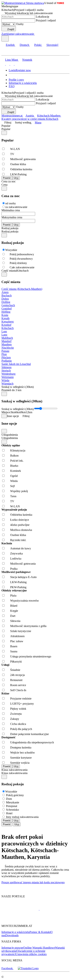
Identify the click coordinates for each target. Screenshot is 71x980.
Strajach (6, 370)
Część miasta (8, 270)
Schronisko (12, 809)
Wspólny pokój (19, 491)
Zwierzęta (16, 713)
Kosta (4, 315)
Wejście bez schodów (22, 752)
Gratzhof (6, 308)
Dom (9, 798)
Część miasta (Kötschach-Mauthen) (21, 288)
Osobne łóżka (18, 164)
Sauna (13, 651)
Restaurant (16, 680)
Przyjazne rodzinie (20, 698)
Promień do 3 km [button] (11, 390)
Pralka (13, 568)
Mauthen (6, 344)
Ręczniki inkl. (18, 540)
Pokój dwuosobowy (21, 258)
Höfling (5, 311)
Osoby (20, 24)
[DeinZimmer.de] (20, 919)
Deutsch (24, 44)
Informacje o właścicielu (23, 82)
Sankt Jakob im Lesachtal (16, 364)
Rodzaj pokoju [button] (9, 231)
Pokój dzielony (18, 263)
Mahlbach (7, 337)
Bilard (13, 605)
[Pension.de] (53, 909)
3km (12, 412)
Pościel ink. (16, 460)
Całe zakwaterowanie (22, 267)
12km (29, 412)
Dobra (5, 298)
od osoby (10, 203)
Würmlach (7, 383)
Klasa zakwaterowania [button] (14, 773)
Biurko (14, 465)
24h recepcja (17, 674)
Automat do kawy (20, 548)
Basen (13, 646)
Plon (4, 354)
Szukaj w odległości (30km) (17, 386)
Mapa (38, 122)
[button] (6, 52)
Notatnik (27, 59)
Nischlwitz (7, 347)
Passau (5, 350)
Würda (5, 380)
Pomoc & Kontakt (39, 932)
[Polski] (11, 64)
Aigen (5, 292)
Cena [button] (4, 184)
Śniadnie (15, 669)
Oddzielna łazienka (21, 169)
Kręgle (14, 610)
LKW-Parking (18, 174)
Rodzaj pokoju (9, 228)
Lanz (4, 334)
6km (18, 412)
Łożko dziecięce (19, 519)
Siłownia (15, 620)
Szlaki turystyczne (20, 631)
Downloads (12, 935)
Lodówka (15, 558)
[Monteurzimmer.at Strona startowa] (22, 3)
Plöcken (6, 357)
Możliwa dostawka (21, 529)
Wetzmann (7, 377)
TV (12, 154)
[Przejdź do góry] (3, 890)
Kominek (15, 470)
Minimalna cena (10, 210)
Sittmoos (6, 367)
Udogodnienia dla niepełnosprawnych (32, 742)
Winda (14, 480)
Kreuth (5, 318)
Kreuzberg (7, 321)
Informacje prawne (12, 947)
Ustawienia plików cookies (31, 954)
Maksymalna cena (11, 217)
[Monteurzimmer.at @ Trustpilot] (28, 968)
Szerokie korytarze (21, 757)
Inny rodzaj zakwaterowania (22, 816)
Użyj (16, 820)
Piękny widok (18, 708)
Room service (18, 685)
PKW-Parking (18, 587)
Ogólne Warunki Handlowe (39, 947)
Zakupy (14, 718)
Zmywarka (16, 553)
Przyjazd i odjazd (46, 20)
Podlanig (6, 360)
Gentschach (8, 305)
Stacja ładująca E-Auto (23, 577)
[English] (3, 64)
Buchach (6, 295)
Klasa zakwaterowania (14, 769)
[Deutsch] (7, 64)
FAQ (12, 86)
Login (12, 70)
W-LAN (15, 148)
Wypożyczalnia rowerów (24, 600)
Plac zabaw (16, 641)
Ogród (14, 475)
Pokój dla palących (21, 729)
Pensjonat (11, 806)
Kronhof (6, 324)
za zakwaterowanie (16, 207)
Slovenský (52, 44)
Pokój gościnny (15, 795)
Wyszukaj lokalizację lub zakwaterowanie (29, 13)
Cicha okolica (18, 723)
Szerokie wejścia (19, 762)
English (10, 44)
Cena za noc (8, 181)
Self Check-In (18, 690)
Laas (4, 331)
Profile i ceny (16, 79)
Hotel (9, 813)
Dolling (5, 302)
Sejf (12, 486)
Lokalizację (42, 16)
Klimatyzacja (17, 450)
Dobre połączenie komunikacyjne (29, 734)
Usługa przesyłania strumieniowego (30, 656)
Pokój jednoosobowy (22, 254)
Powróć (7, 820)
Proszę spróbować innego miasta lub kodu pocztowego (33, 882)
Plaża (13, 595)
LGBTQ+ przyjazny (22, 703)
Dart (12, 615)
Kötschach (7, 328)
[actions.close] (4, 133)
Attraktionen (17, 636)
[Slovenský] (16, 64)
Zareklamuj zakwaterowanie (17, 33)
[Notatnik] (36, 33)
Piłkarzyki (16, 661)
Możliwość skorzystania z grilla (28, 626)
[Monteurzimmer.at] (20, 909)
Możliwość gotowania (23, 159)
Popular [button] (5, 129)
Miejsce (5, 412)
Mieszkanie (12, 802)
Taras (13, 496)
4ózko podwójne (19, 524)
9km (23, 412)
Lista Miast (11, 59)
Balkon (14, 455)
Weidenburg (8, 373)
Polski (37, 44)
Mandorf (6, 341)
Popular (5, 125)
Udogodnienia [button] (9, 438)
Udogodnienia (9, 434)
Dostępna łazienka (20, 747)
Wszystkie (11, 249)
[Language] (5, 39)
